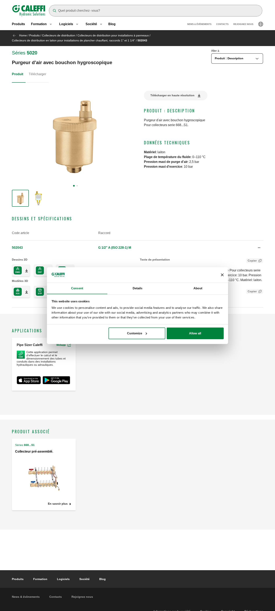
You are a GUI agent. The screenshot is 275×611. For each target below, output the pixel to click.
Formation (40, 579)
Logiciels (63, 579)
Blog (112, 24)
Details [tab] (138, 288)
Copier (252, 260)
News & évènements (199, 24)
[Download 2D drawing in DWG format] (25, 270)
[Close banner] (222, 274)
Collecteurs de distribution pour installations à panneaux (113, 35)
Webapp (61, 345)
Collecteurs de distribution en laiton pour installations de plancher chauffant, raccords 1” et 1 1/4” (73, 40)
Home (23, 35)
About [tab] (197, 288)
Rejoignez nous (243, 24)
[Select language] (260, 24)
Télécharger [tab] (37, 74)
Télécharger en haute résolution (172, 95)
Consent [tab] (77, 288)
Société (84, 579)
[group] (20, 198)
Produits (18, 24)
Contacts (222, 24)
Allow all (195, 333)
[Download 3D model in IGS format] (25, 291)
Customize (134, 333)
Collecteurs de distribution (58, 35)
